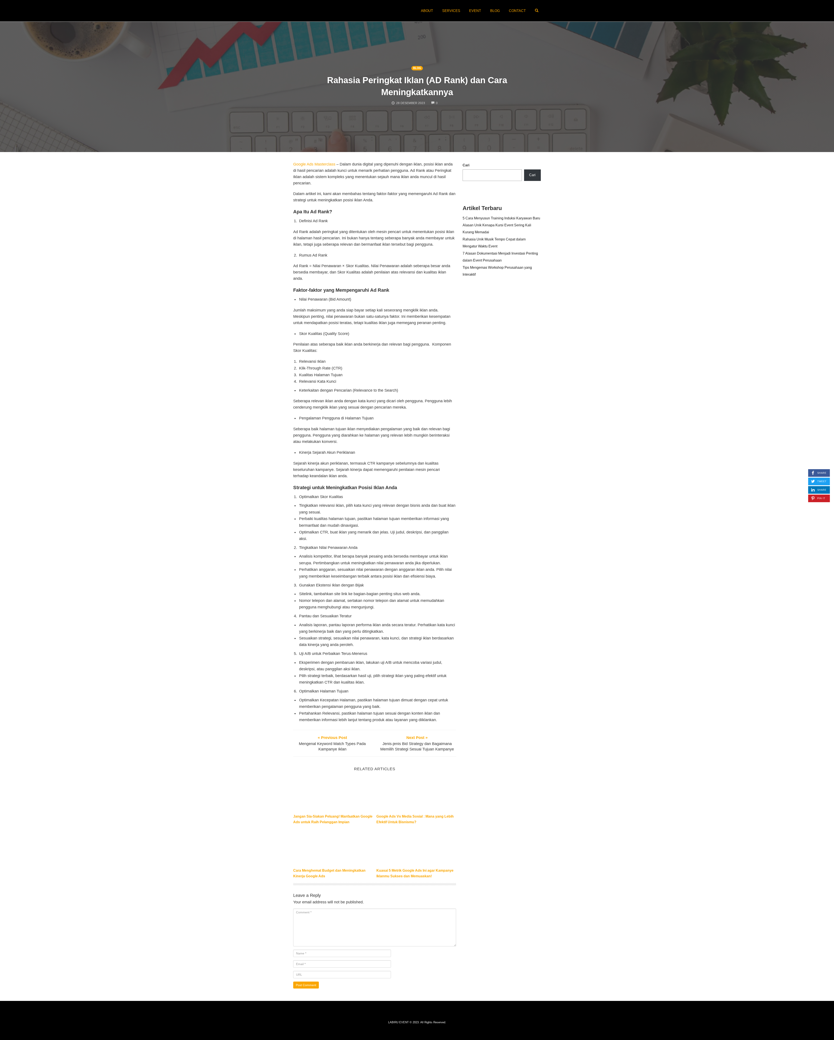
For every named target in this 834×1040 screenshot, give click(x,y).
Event (475, 11)
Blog (495, 11)
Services (451, 11)
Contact (517, 11)
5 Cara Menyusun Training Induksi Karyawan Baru (501, 218)
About (427, 11)
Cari (466, 165)
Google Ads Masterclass (314, 164)
